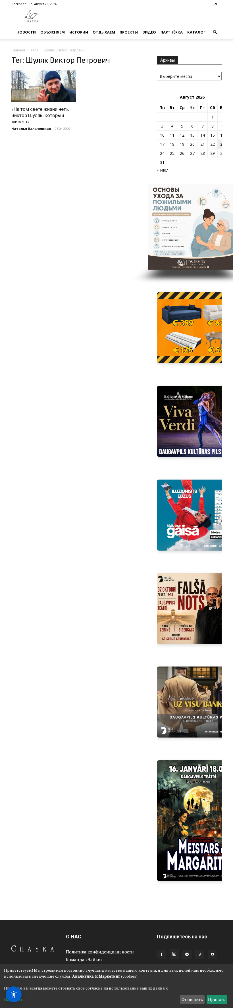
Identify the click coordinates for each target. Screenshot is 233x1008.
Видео (149, 32)
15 (212, 135)
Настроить (14, 999)
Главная (18, 50)
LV (215, 4)
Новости (26, 32)
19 (182, 144)
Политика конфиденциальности (100, 952)
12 (182, 135)
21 (202, 144)
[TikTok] (199, 954)
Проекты (129, 32)
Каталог (196, 32)
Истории (78, 32)
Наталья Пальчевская (31, 128)
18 (172, 144)
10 (162, 135)
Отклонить (192, 999)
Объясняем (52, 32)
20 (192, 144)
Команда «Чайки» (84, 959)
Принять (216, 999)
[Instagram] (174, 954)
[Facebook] (161, 954)
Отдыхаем (104, 32)
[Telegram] (187, 954)
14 (202, 135)
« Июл (162, 170)
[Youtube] (212, 954)
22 (212, 144)
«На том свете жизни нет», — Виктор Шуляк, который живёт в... (42, 115)
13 (192, 135)
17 (162, 144)
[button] (215, 32)
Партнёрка (172, 32)
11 (172, 135)
